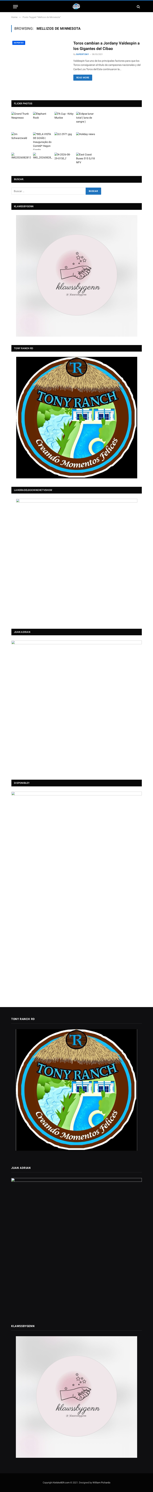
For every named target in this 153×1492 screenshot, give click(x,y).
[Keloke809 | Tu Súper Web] (76, 7)
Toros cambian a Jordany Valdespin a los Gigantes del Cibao (106, 46)
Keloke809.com (61, 1482)
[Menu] (15, 6)
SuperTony (82, 54)
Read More (82, 77)
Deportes (19, 43)
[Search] (138, 6)
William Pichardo (101, 1482)
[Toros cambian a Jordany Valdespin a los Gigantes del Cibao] (40, 58)
